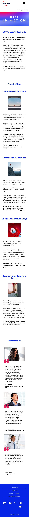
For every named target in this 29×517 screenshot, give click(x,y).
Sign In (26, 10)
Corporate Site (14, 487)
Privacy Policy (14, 490)
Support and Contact (14, 493)
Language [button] (20, 10)
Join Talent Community (14, 496)
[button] (24, 3)
